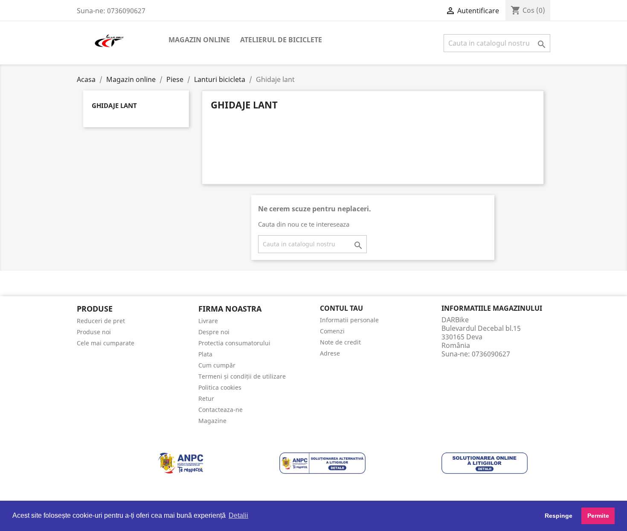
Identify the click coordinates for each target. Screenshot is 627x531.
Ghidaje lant (114, 105)
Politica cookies (219, 387)
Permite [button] (598, 515)
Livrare (208, 321)
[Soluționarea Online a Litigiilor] (484, 462)
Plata (205, 354)
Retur (206, 398)
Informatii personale (349, 320)
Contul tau (341, 308)
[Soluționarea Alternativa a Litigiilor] (322, 462)
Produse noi (94, 332)
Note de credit (340, 342)
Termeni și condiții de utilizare (242, 376)
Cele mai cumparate (105, 343)
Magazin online (199, 39)
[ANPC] (180, 462)
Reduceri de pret (101, 321)
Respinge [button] (558, 515)
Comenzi (332, 331)
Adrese (330, 353)
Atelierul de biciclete (281, 39)
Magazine (212, 421)
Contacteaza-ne (220, 410)
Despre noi (213, 332)
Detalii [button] (238, 515)
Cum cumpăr (216, 365)
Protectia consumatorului (234, 343)
